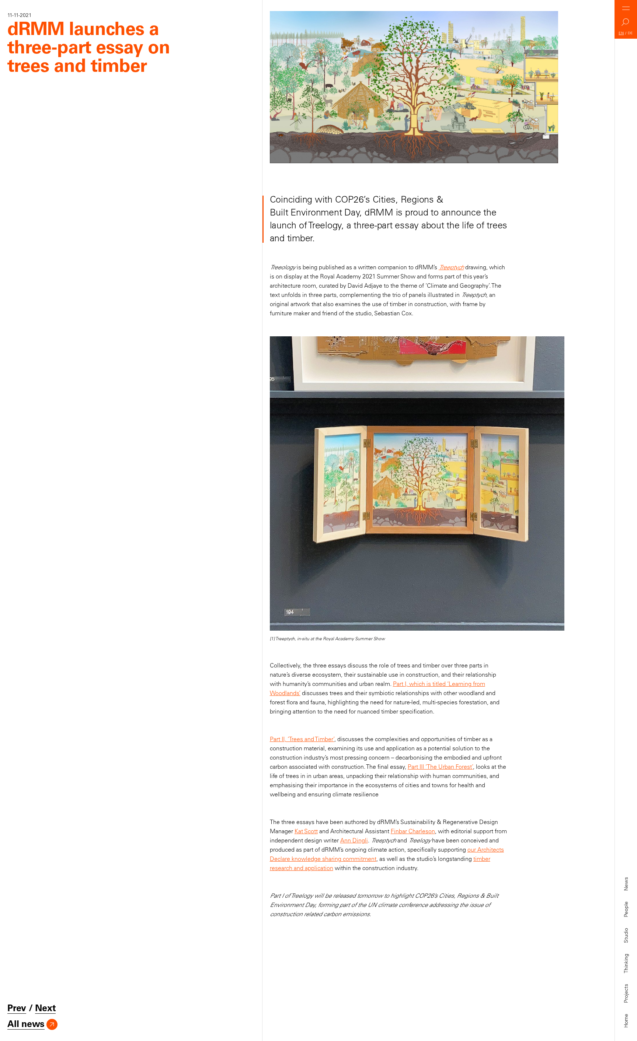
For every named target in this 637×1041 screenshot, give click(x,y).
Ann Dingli (354, 840)
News (626, 884)
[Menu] (626, 8)
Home (626, 1021)
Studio (626, 935)
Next (45, 1007)
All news (26, 1023)
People (626, 909)
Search (626, 24)
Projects (626, 993)
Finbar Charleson (413, 831)
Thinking (626, 963)
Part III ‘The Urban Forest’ (440, 766)
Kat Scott (306, 831)
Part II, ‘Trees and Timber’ (302, 739)
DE (630, 33)
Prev (16, 1007)
